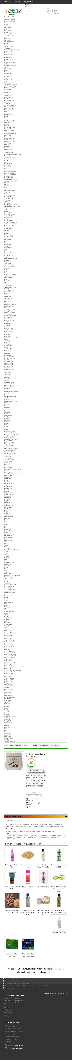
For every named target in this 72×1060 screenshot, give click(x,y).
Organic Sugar (8, 664)
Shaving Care (7, 455)
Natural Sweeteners (9, 534)
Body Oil (6, 429)
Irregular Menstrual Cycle (10, 133)
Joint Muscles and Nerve (10, 84)
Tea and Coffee (8, 578)
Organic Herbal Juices (10, 654)
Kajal (5, 523)
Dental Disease (8, 296)
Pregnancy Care (8, 144)
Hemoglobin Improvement (10, 222)
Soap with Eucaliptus (9, 364)
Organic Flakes (8, 676)
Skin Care (6, 380)
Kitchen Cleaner (8, 573)
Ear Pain (6, 241)
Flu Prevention (8, 122)
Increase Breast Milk (9, 141)
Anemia (6, 219)
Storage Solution (8, 610)
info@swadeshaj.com (55, 969)
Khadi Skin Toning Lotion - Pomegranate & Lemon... (28, 912)
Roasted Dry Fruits (9, 562)
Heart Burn (7, 38)
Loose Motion (7, 27)
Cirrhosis (6, 238)
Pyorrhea (6, 303)
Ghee (5, 543)
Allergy (6, 209)
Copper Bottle (7, 619)
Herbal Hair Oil (8, 466)
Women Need (7, 515)
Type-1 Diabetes (8, 46)
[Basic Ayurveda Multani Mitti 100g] (59, 855)
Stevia (6, 538)
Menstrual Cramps (9, 132)
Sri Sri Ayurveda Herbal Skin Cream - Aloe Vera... (59, 889)
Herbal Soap (7, 355)
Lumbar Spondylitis (9, 108)
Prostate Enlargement (9, 151)
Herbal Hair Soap (8, 361)
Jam (5, 554)
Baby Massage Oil (9, 496)
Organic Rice (7, 638)
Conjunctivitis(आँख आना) (10, 174)
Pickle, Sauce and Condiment (11, 550)
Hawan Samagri (8, 703)
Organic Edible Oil (9, 678)
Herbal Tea (7, 581)
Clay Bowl (6, 333)
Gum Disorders (8, 299)
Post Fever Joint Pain (9, 121)
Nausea (6, 37)
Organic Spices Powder (10, 633)
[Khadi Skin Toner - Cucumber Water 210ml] (59, 900)
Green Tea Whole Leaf (10, 584)
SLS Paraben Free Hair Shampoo (12, 469)
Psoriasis (6, 250)
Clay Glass (7, 334)
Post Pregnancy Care (9, 140)
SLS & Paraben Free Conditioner (12, 474)
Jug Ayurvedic (8, 735)
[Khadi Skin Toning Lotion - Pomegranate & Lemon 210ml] (28, 900)
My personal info (19, 1005)
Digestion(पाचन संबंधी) (9, 21)
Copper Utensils (8, 618)
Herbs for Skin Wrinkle (10, 266)
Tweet (30, 796)
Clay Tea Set (7, 341)
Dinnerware (7, 733)
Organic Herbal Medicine (10, 656)
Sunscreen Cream (9, 387)
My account (19, 995)
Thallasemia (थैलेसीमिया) (10, 224)
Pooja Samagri (8, 700)
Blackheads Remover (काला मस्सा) (12, 434)
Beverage (6, 714)
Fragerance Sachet (9, 493)
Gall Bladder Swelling (9, 214)
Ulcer (5, 78)
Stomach (6, 288)
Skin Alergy (7, 268)
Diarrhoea (6, 29)
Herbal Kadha (7, 591)
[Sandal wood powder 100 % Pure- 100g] (12, 900)
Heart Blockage (8, 53)
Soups (6, 572)
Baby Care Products (9, 494)
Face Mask (7, 413)
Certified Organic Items (10, 629)
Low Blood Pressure (9, 190)
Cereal (6, 567)
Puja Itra (6, 709)
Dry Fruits (6, 561)
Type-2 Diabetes (8, 48)
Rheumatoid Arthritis (9, 87)
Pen (5, 730)
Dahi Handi (7, 336)
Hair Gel (6, 480)
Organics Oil (7, 649)
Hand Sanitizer (8, 698)
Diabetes (6, 45)
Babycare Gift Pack (9, 510)
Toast (5, 627)
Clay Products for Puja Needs (11, 337)
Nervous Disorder (8, 306)
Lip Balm (6, 426)
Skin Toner (7, 421)
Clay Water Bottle (8, 349)
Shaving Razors (8, 458)
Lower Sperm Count (9, 159)
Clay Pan (6, 326)
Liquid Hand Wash (9, 694)
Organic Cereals (8, 635)
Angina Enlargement (9, 62)
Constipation (7, 22)
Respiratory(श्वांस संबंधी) (10, 274)
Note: (7, 833)
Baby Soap (7, 508)
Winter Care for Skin (9, 450)
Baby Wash (7, 512)
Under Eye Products (9, 437)
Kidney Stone (7, 244)
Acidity (6, 24)
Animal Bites (7, 200)
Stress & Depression (9, 309)
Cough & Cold (7, 125)
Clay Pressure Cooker (10, 330)
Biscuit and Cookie (9, 595)
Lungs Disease (8, 280)
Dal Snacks (7, 607)
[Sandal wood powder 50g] (28, 855)
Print (30, 807)
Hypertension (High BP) (10, 65)
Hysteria (6, 146)
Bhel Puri (6, 603)
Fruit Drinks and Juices (10, 716)
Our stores (7, 998)
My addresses (19, 1002)
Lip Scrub (6, 425)
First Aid (6, 725)
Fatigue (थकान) (8, 75)
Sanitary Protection (9, 516)
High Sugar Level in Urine (10, 179)
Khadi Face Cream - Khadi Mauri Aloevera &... (43, 912)
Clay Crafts (7, 350)
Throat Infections (8, 198)
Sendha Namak (8, 624)
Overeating (7, 40)
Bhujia (6, 605)
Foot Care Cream (8, 399)
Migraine (6, 184)
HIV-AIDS (6, 76)
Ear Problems (7, 239)
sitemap (27, 6)
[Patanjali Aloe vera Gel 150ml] (12, 877)
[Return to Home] (6, 745)
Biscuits (6, 599)
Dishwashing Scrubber (10, 576)
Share (29, 793)
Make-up (6, 520)
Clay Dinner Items (9, 331)
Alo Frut (6, 717)
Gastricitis (7, 26)
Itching (6, 271)
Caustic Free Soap (9, 366)
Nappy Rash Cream (9, 504)
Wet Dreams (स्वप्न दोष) (9, 157)
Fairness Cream (8, 390)
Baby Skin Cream (8, 505)
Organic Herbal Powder (10, 657)
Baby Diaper (7, 513)
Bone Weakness (8, 97)
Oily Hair (6, 470)
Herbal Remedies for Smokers (12, 206)
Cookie (6, 597)
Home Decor (7, 736)
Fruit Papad (7, 557)
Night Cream (7, 388)
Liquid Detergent (8, 689)
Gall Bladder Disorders (10, 212)
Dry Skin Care (8, 447)
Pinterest (37, 796)
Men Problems (8, 149)
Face (5, 527)
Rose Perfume (8, 488)
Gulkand (6, 556)
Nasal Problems (8, 277)
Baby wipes (7, 499)
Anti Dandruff (7, 167)
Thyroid (6, 81)
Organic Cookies (8, 673)
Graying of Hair (8, 163)
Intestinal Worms (8, 292)
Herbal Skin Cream (9, 382)
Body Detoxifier (8, 73)
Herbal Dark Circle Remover (11, 439)
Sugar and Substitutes (10, 537)
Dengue (6, 116)
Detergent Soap (8, 684)
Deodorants (7, 491)
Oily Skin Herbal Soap (10, 356)
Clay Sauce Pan (8, 328)
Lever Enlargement (9, 235)
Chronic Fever (8, 114)
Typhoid (6, 119)
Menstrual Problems (9, 130)
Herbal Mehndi (8, 477)
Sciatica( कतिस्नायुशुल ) (9, 95)
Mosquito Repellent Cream (11, 448)
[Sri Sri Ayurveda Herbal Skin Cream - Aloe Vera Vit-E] (59, 877)
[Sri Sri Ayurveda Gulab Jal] (12, 855)
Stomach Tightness (9, 35)
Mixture (6, 608)
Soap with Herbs (8, 363)
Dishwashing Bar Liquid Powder (12, 575)
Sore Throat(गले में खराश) (10, 287)
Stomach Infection (9, 290)
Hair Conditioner (8, 472)
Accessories (7, 529)
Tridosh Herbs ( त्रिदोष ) (53, 13)
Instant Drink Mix (8, 719)
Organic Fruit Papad (9, 671)
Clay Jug (6, 347)
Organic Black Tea (9, 645)
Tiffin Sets (7, 614)
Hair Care (6, 162)
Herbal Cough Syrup (9, 127)
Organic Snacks (8, 675)
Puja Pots (6, 708)
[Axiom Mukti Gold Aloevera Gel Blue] (28, 944)
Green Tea (7, 583)
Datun (5, 371)
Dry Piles (6, 189)
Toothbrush (7, 374)
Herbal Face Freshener (10, 453)
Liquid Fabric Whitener (10, 686)
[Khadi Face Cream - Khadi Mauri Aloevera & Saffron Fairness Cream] (43, 900)
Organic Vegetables (9, 679)
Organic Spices (8, 630)
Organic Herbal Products (10, 652)
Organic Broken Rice (9, 641)
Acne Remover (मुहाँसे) (9, 436)
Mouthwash (7, 377)
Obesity (6, 43)
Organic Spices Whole (10, 632)
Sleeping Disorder (8, 311)
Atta (5, 621)
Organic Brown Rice (9, 640)
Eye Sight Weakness (9, 173)
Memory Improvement (10, 312)
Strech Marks (7, 143)
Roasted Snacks (8, 602)
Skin (5, 249)
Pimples (6, 257)
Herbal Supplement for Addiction (12, 205)
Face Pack (7, 407)
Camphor (6, 705)
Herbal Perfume (8, 486)
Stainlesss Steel (8, 613)
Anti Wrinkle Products (9, 432)
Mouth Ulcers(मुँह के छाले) (10, 304)
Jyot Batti (6, 711)
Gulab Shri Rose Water (59, 932)
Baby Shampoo (8, 507)
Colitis (6, 293)
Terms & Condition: (11, 829)
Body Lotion (7, 420)
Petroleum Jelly (8, 451)
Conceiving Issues (9, 138)
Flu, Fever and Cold (9, 110)
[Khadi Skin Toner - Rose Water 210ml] (43, 855)
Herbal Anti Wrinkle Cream (11, 391)
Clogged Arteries (8, 54)
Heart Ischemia (8, 60)
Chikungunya (7, 113)
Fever (5, 111)
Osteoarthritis (7, 89)
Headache (6, 182)
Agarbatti (6, 702)
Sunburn (6, 269)
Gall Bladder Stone (9, 216)
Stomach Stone (8, 317)
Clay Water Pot (8, 345)
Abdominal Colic (8, 34)
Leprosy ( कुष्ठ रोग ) (9, 252)
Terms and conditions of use (8, 1002)
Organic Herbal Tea (9, 646)
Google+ (37, 793)
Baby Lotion (7, 501)
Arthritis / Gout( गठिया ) (10, 86)
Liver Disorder (7, 230)
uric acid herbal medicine (10, 181)
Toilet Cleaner (7, 692)
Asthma (6, 282)
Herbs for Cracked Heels (10, 258)
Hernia (6, 160)
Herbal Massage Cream (10, 396)
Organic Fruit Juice (9, 651)
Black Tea (6, 580)
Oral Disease (7, 295)
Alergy (6, 70)
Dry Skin (6, 394)
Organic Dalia (7, 668)
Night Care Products (9, 431)
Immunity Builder (8, 186)
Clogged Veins (8, 57)
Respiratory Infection (9, 276)
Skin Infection (7, 254)
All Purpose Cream (9, 383)
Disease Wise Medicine (10, 315)
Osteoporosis (7, 102)
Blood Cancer (7, 68)
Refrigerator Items (9, 713)
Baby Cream (7, 502)
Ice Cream (7, 724)
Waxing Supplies (8, 461)
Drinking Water (8, 722)
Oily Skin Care (8, 440)
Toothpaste (7, 375)
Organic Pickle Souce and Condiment (13, 670)
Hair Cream (7, 482)
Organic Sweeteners (9, 662)
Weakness (7, 192)
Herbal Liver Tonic (9, 236)
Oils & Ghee (7, 648)
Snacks (6, 600)
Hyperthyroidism (8, 83)
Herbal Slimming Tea (9, 592)
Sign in (35, 2)
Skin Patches (7, 263)
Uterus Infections (8, 148)
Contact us (36, 0)
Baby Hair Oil (7, 497)
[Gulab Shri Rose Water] (59, 922)
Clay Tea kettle (8, 344)
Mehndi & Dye (8, 475)
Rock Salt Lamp (8, 738)
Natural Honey (8, 535)
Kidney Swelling (8, 247)
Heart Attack (7, 56)
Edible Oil (6, 542)
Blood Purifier (7, 227)
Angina (6, 64)
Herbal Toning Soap (9, 360)
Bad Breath (7, 301)
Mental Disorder (8, 307)
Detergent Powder (8, 683)
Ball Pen (6, 732)
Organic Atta (7, 660)
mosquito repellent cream (10, 697)
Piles (5, 187)
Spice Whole (7, 548)
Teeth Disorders (8, 298)
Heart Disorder (8, 51)
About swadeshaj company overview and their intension (8, 1009)
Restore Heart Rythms (10, 59)
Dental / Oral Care (9, 369)
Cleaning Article (8, 681)
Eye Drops (7, 170)
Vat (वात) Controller (29, 15)
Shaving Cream (8, 456)
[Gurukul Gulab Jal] (43, 877)
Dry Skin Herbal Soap (9, 358)
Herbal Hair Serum (9, 483)
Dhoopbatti (7, 706)
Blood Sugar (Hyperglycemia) (11, 49)
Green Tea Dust (8, 588)
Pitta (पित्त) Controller (9, 16)
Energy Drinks (8, 721)
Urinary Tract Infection (10, 178)
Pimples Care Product (10, 444)
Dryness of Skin (8, 255)
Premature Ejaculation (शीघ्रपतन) (12, 154)
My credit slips (19, 1000)
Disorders (6, 211)
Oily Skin (6, 393)
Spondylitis (7, 103)
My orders (18, 998)
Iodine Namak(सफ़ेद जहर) (10, 626)
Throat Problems (8, 197)
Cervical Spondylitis (9, 106)
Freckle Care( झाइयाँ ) (9, 442)
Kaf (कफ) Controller (9, 18)
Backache (6, 92)
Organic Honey (8, 665)
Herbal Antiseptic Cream (10, 401)
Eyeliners (6, 524)
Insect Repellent (8, 695)
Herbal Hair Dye (8, 478)
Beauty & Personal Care (10, 352)
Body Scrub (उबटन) (9, 428)
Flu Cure (6, 124)
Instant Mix (7, 565)
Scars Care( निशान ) (9, 445)
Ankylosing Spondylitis (10, 105)
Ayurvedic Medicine (52, 11)
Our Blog (6, 740)
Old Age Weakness (9, 225)
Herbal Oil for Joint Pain (10, 98)
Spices (6, 545)
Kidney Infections (8, 246)
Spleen (6, 193)
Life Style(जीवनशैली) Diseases (11, 41)
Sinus (5, 279)
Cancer (6, 67)
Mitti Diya (6, 339)
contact (27, 4)
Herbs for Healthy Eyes (10, 171)
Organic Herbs (8, 659)
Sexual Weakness (9, 136)
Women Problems (8, 129)
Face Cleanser (8, 415)
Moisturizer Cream (9, 385)
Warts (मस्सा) (7, 261)
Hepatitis (6, 233)
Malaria (6, 117)
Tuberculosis (7, 284)
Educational (7, 728)
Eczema (6, 260)
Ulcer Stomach (8, 79)
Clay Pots (6, 318)
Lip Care (6, 423)
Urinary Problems (8, 176)
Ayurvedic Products (52, 10)
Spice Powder (7, 546)
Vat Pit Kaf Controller (9, 19)
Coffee (6, 594)
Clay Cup (6, 342)
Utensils (6, 616)
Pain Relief (7, 727)
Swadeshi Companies (9, 741)
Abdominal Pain (8, 32)
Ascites (6, 201)
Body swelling (7, 203)
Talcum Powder (8, 368)
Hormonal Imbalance (9, 72)
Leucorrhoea (7, 135)
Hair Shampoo (8, 467)
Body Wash (7, 418)
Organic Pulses (8, 637)
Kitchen (6, 532)
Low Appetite (7, 30)
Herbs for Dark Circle (9, 265)
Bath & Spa (7, 353)
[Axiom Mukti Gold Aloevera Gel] (12, 944)
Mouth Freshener (8, 379)
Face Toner (7, 417)
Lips (5, 526)
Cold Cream (7, 398)
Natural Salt (7, 622)
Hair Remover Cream (9, 463)
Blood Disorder (8, 217)
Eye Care (6, 168)
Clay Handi (7, 323)
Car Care (6, 690)
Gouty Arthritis (8, 91)
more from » (35, 771)
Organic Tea (7, 643)
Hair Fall (6, 165)
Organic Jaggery (8, 667)
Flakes (6, 570)
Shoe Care (7, 687)
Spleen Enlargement (9, 195)
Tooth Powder (7, 372)
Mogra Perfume (8, 489)
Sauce (6, 551)
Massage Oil (7, 155)
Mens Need (7, 518)
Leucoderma (7, 273)
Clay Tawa (7, 322)
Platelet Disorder (8, 220)
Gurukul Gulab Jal (43, 887)
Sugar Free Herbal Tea (10, 589)
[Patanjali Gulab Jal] (28, 877)
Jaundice (6, 231)
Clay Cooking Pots (9, 320)
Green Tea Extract (9, 586)
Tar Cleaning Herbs (9, 208)
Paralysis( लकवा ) (8, 94)
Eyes (5, 521)
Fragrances (7, 485)
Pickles (6, 553)
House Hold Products (9, 531)
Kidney (6, 242)
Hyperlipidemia (8, 228)
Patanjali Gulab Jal (28, 887)
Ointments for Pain (9, 100)
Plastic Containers (9, 611)
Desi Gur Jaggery (8, 540)
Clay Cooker (7, 325)
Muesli (6, 569)
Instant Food (7, 564)
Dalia (5, 559)
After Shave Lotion (9, 459)
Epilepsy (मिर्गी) (8, 314)
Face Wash (7, 402)
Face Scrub (7, 412)
